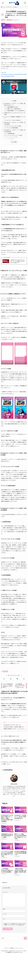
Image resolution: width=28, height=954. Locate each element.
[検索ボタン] (25, 3)
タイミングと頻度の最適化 (12, 127)
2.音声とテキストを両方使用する (14, 108)
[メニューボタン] (3, 3)
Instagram (9, 20)
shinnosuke (14, 784)
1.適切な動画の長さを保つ (12, 107)
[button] (4, 679)
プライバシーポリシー (19, 948)
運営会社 (12, 948)
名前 (4, 909)
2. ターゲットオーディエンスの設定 (14, 135)
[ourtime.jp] (14, 3)
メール (5, 914)
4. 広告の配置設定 (10, 139)
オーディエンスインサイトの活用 (14, 126)
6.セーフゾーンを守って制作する (14, 120)
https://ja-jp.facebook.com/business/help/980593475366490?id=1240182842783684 (14, 74)
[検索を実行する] (25, 938)
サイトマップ (7, 948)
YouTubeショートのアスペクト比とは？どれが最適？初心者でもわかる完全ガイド (17, 261)
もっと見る (14, 142)
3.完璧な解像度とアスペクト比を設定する (16, 110)
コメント (5, 892)
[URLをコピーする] (24, 679)
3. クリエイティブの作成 (12, 137)
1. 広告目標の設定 (10, 133)
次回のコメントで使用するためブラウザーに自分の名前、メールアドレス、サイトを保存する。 (14, 924)
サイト (4, 919)
